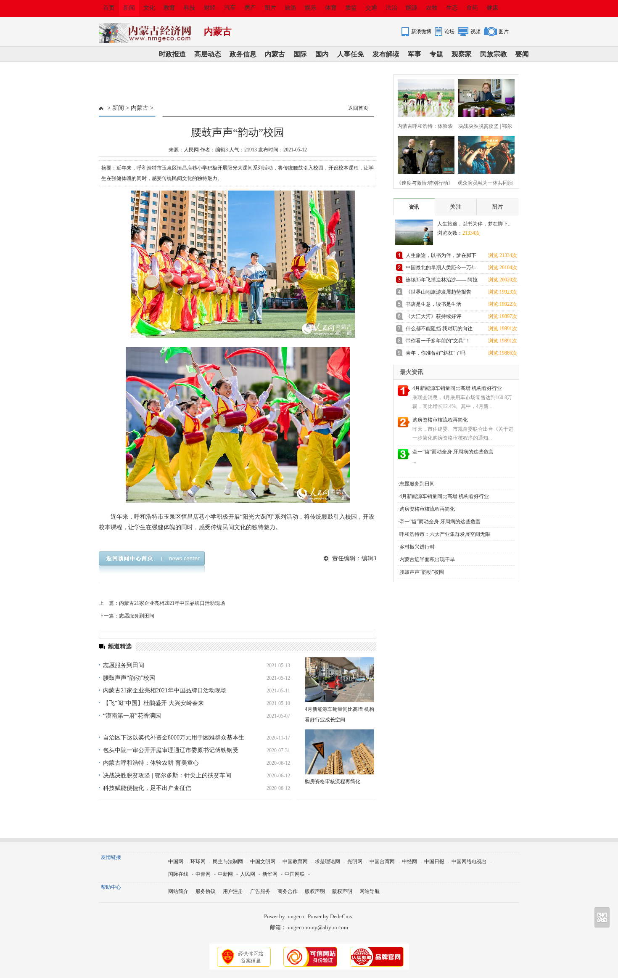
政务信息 (243, 54)
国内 (322, 54)
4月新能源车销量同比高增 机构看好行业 (457, 388)
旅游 (290, 8)
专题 (436, 54)
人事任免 (350, 54)
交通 (371, 8)
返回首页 (358, 108)
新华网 (269, 874)
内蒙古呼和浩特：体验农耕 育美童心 (151, 763)
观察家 (462, 54)
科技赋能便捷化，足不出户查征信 (147, 788)
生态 (452, 8)
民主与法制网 (228, 861)
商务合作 (287, 891)
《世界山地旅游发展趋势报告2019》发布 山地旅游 (438, 293)
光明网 (354, 861)
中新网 (225, 874)
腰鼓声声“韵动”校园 (129, 678)
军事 (414, 54)
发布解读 (385, 54)
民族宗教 (493, 54)
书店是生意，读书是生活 (433, 304)
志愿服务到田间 (136, 616)
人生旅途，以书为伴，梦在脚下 (441, 255)
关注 (456, 207)
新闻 (129, 8)
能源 (411, 8)
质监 (351, 8)
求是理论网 (327, 861)
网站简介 (178, 891)
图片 (270, 8)
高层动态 (207, 54)
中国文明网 (262, 861)
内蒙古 (275, 54)
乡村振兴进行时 (417, 547)
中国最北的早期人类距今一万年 (441, 267)
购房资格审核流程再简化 (332, 782)
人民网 (247, 874)
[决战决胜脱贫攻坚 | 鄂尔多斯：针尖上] (484, 97)
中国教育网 (295, 861)
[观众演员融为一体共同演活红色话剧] (484, 154)
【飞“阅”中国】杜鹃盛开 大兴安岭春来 (153, 703)
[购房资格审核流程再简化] (339, 751)
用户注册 (233, 891)
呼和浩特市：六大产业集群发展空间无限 (444, 534)
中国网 (175, 861)
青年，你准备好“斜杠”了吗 (435, 353)
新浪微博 (421, 31)
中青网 (203, 874)
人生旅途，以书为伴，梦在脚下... (474, 224)
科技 (189, 8)
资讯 (414, 207)
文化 (149, 8)
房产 (250, 8)
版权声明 (315, 891)
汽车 (230, 8)
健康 (492, 8)
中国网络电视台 (469, 861)
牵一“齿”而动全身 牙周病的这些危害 (453, 452)
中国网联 (295, 874)
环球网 (198, 861)
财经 (210, 8)
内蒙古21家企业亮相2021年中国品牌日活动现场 (172, 603)
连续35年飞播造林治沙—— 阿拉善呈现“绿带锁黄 (442, 281)
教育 (169, 8)
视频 (475, 31)
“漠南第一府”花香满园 (132, 716)
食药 (472, 8)
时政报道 (172, 54)
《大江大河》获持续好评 (433, 316)
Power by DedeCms (330, 916)
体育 (331, 8)
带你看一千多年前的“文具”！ (438, 341)
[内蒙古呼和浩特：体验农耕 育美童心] (424, 97)
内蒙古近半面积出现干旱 (427, 559)
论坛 (449, 31)
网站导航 (369, 891)
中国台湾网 (382, 861)
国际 (300, 54)
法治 (391, 8)
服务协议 (205, 891)
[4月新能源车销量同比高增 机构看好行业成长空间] (339, 679)
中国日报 (434, 861)
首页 (109, 8)
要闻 (522, 54)
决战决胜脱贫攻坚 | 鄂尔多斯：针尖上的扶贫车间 (167, 775)
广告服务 (260, 891)
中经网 (409, 861)
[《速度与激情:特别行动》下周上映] (424, 154)
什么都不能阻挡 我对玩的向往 (439, 328)
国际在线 (178, 874)
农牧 (432, 8)
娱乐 (311, 8)
